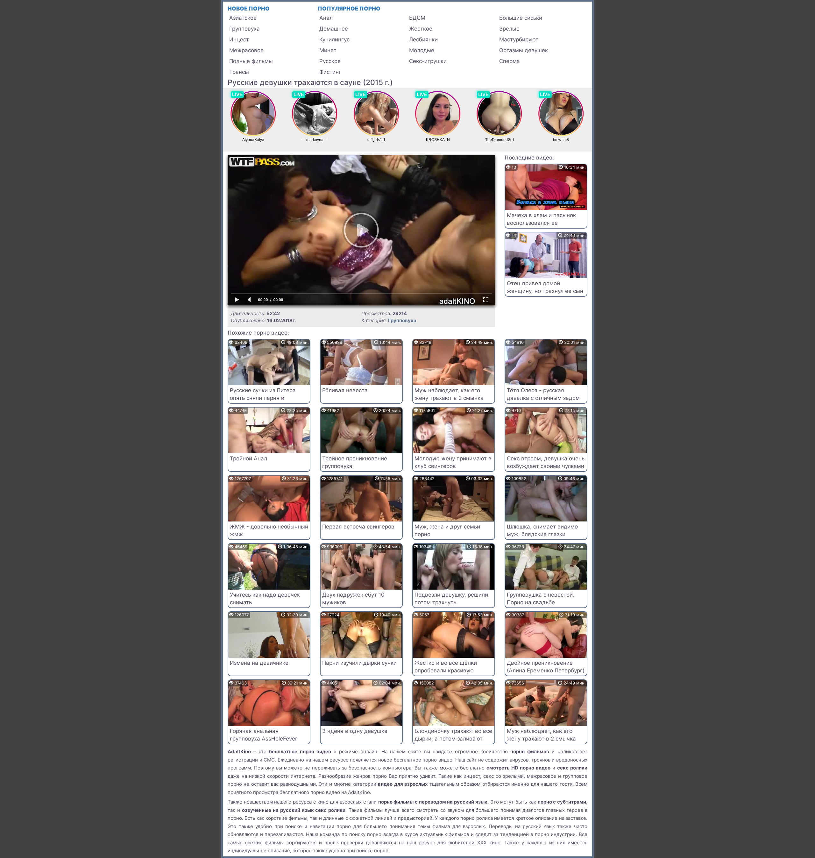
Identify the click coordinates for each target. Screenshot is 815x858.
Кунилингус (334, 39)
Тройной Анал (248, 458)
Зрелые (509, 28)
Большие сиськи (520, 18)
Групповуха (244, 28)
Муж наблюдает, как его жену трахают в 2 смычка (449, 394)
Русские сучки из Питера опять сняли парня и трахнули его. (263, 398)
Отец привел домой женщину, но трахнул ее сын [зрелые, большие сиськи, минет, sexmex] (545, 294)
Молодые (421, 50)
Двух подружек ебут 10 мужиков (353, 599)
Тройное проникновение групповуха (354, 462)
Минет (328, 50)
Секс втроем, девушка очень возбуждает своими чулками (546, 462)
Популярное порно (349, 8)
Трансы (239, 72)
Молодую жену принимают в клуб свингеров (453, 462)
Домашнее (333, 28)
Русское (330, 61)
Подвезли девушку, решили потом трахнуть (451, 599)
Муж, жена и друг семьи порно (447, 530)
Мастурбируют (518, 39)
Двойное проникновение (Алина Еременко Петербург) (546, 667)
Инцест (239, 39)
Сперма (509, 61)
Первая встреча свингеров (358, 526)
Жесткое (420, 28)
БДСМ (417, 18)
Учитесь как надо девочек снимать (265, 599)
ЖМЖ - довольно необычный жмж (269, 530)
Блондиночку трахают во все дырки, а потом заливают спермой (453, 738)
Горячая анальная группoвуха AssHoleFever (263, 735)
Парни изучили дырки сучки (359, 663)
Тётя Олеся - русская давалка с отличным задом (543, 394)
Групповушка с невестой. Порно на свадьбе (540, 599)
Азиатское (243, 18)
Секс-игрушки (428, 61)
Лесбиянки (423, 39)
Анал (326, 18)
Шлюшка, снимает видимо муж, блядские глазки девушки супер (542, 534)
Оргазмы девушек (523, 50)
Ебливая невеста (345, 390)
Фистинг (330, 72)
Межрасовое (246, 50)
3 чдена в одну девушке (354, 731)
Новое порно (249, 8)
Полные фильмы (251, 61)
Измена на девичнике (259, 663)
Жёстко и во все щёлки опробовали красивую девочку (446, 670)
